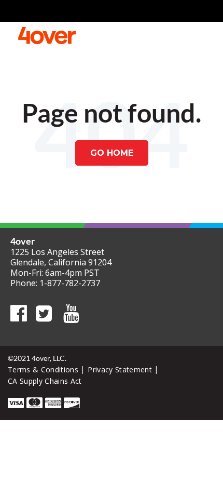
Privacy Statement (120, 369)
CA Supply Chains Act (45, 381)
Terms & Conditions (43, 369)
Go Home (111, 153)
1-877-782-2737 (69, 283)
